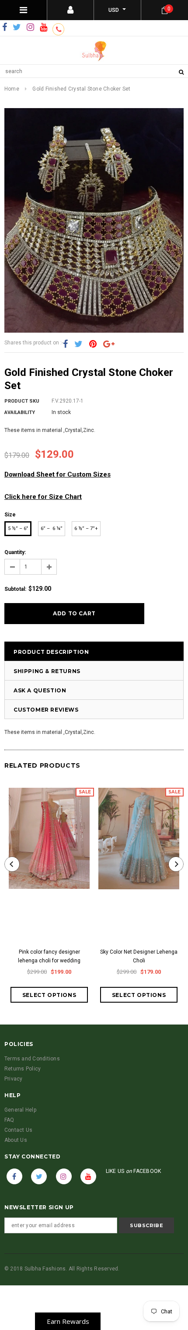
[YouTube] (43, 28)
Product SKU (21, 401)
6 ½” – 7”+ (86, 528)
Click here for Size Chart (43, 497)
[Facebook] (4, 28)
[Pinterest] (93, 344)
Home (11, 89)
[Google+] (109, 344)
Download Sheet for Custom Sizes (57, 474)
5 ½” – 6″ (18, 528)
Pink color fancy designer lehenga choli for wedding (49, 956)
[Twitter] (17, 28)
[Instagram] (30, 28)
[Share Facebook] (65, 344)
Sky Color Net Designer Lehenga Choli (139, 956)
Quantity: (15, 552)
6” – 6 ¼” (52, 528)
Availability (19, 412)
